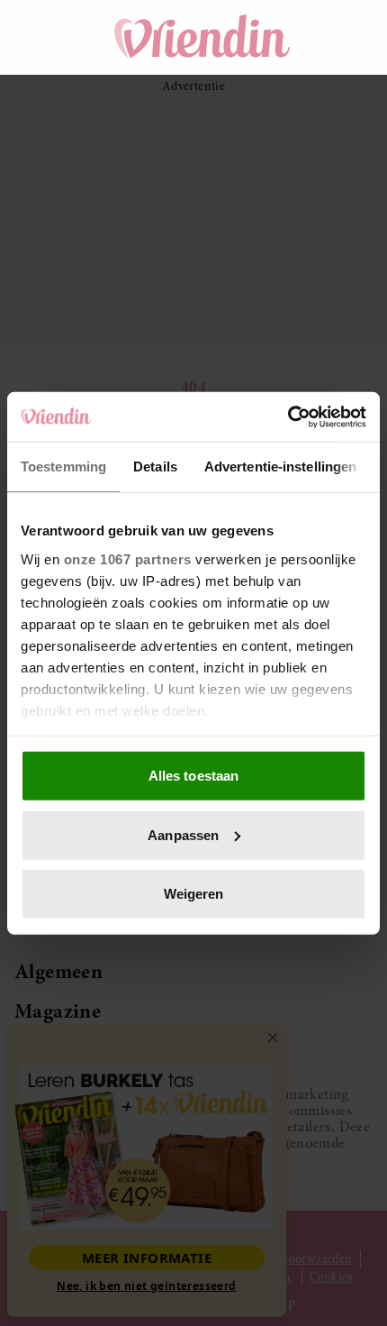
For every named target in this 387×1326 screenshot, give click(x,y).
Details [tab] (155, 466)
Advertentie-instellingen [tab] (280, 466)
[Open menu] (45, 37)
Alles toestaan (193, 775)
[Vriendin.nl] (202, 36)
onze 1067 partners (128, 558)
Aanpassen (183, 834)
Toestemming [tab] (63, 466)
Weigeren (194, 893)
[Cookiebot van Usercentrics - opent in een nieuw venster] (287, 416)
